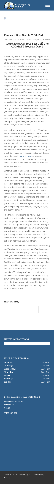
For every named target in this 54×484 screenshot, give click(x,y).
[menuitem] (46, 5)
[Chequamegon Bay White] (22, 5)
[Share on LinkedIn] (24, 309)
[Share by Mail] (47, 309)
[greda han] (23, 24)
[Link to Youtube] (36, 481)
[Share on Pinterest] (18, 309)
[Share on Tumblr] (30, 309)
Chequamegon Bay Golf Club (39, 39)
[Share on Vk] (35, 309)
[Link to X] (28, 481)
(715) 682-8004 (11, 413)
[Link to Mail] (44, 481)
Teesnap (7, 478)
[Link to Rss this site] (48, 481)
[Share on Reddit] (41, 309)
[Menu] (46, 5)
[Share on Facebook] (7, 309)
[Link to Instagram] (40, 481)
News (22, 39)
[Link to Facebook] (32, 481)
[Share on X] (13, 309)
